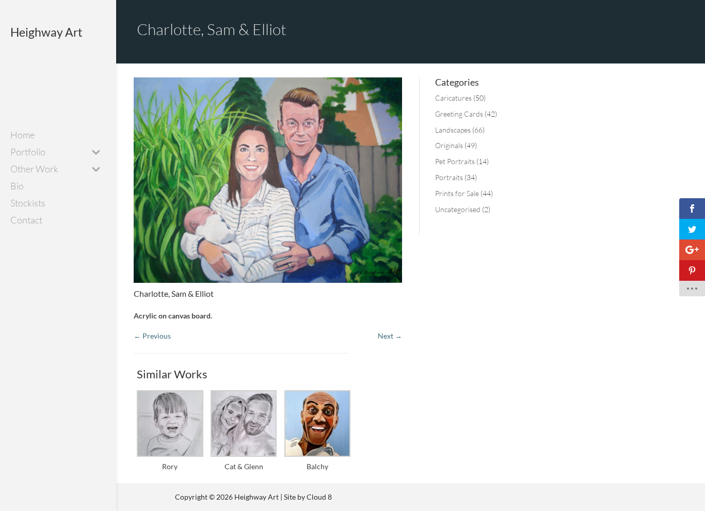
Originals (449, 145)
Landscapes (453, 129)
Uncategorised (457, 209)
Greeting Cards (459, 113)
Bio (17, 186)
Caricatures (453, 97)
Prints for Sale (457, 193)
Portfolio (27, 152)
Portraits (449, 177)
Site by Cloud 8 (308, 496)
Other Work (34, 169)
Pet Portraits (455, 161)
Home (22, 135)
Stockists (27, 204)
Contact (26, 221)
